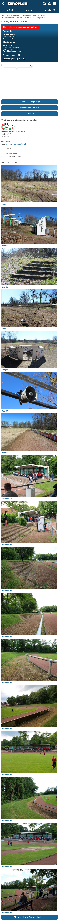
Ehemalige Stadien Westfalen (34, 15)
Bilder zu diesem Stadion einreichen (29, 917)
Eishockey (48, 10)
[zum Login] (3, 3)
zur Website (7, 141)
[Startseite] (17, 5)
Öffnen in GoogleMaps (30, 102)
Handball (29, 10)
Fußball (9, 10)
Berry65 (5, 204)
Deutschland (17, 15)
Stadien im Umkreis (30, 108)
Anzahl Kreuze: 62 (11, 55)
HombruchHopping (9, 498)
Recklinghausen (39, 18)
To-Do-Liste (30, 114)
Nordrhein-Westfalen (23, 18)
